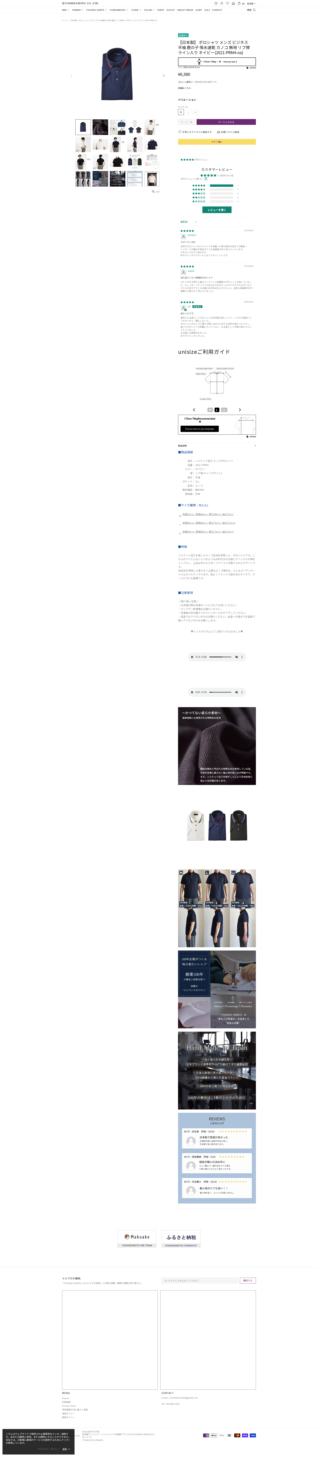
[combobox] (217, 410)
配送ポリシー (68, 1417)
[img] (187, 230)
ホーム (64, 20)
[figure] (194, 409)
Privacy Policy (69, 1405)
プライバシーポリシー (48, 1449)
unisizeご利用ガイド (204, 351)
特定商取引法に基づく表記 (75, 1409)
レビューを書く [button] (217, 210)
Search (65, 1398)
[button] (187, 159)
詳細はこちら (184, 88)
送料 (188, 81)
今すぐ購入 (217, 141)
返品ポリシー (68, 1413)
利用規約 (66, 1402)
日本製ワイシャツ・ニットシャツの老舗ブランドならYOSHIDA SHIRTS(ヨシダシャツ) (80, 3)
